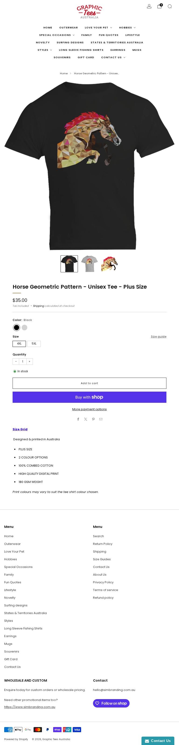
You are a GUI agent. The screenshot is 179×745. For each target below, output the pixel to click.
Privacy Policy (103, 582)
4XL (19, 343)
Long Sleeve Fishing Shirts (81, 50)
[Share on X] (85, 419)
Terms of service (105, 590)
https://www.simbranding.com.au (29, 707)
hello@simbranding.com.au (114, 690)
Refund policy (103, 597)
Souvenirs (62, 57)
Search (98, 536)
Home (47, 27)
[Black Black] (16, 327)
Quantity (19, 354)
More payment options (89, 409)
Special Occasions (55, 35)
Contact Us (111, 57)
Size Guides (102, 559)
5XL (34, 343)
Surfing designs (70, 42)
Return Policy (102, 544)
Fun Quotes (108, 35)
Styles (43, 50)
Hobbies (125, 27)
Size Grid (20, 429)
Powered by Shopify (16, 739)
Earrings (117, 50)
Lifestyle (132, 35)
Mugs (136, 50)
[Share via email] (101, 419)
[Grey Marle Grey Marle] (24, 327)
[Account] (149, 6)
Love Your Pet (96, 27)
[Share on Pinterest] (93, 419)
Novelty (43, 42)
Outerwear (68, 27)
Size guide (158, 336)
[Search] (169, 6)
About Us (100, 574)
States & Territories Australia (117, 42)
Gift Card (86, 57)
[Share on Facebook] (78, 419)
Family (86, 35)
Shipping (38, 306)
